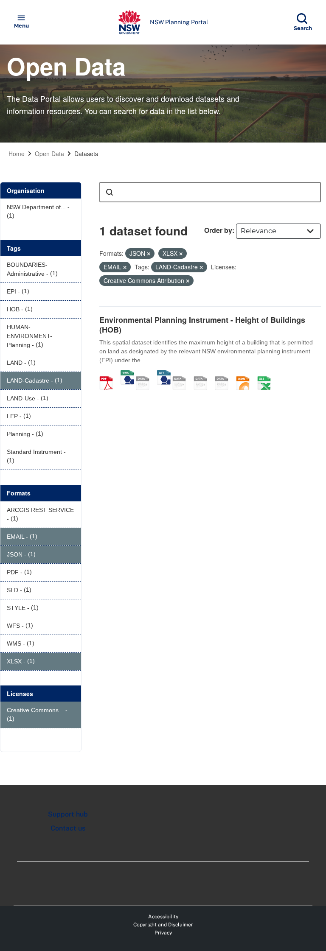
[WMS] (127, 374)
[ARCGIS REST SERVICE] (145, 374)
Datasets (86, 153)
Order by (218, 230)
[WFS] (164, 374)
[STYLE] (182, 374)
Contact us (68, 828)
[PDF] (109, 374)
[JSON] (246, 374)
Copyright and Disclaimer (163, 925)
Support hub (68, 814)
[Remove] (148, 253)
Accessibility (163, 917)
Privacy (163, 933)
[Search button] (109, 192)
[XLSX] (267, 374)
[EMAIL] (224, 374)
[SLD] (203, 374)
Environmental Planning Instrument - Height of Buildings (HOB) (202, 324)
